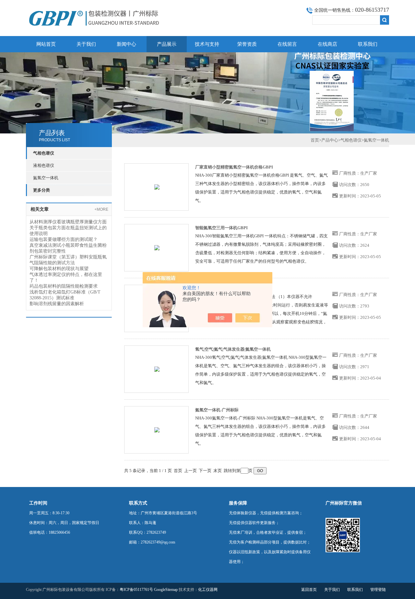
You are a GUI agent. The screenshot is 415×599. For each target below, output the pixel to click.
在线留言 (287, 44)
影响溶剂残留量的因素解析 (57, 303)
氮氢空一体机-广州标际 (217, 409)
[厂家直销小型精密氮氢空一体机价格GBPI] (157, 186)
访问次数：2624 (354, 245)
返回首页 (309, 589)
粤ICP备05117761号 (136, 589)
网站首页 (46, 44)
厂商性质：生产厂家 (358, 173)
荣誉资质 (247, 44)
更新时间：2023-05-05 (360, 195)
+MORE (101, 209)
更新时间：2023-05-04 (360, 378)
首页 (315, 140)
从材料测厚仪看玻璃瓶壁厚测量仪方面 (68, 221)
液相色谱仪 (43, 165)
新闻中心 (126, 44)
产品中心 (329, 140)
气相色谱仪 (351, 140)
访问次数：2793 (354, 306)
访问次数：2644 (354, 427)
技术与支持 (207, 44)
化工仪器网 (208, 589)
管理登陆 (378, 589)
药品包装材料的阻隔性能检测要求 (64, 286)
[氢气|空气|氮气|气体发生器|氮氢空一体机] (157, 368)
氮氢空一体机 (45, 177)
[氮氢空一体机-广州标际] (157, 429)
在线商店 (327, 44)
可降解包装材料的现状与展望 (59, 268)
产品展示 (166, 44)
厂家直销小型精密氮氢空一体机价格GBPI (234, 167)
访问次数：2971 (354, 366)
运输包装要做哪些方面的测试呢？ (64, 239)
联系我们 (367, 44)
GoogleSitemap (166, 589)
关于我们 (86, 44)
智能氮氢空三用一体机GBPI (221, 227)
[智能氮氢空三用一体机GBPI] (157, 247)
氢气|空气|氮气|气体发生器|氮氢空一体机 (233, 349)
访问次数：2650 (354, 184)
